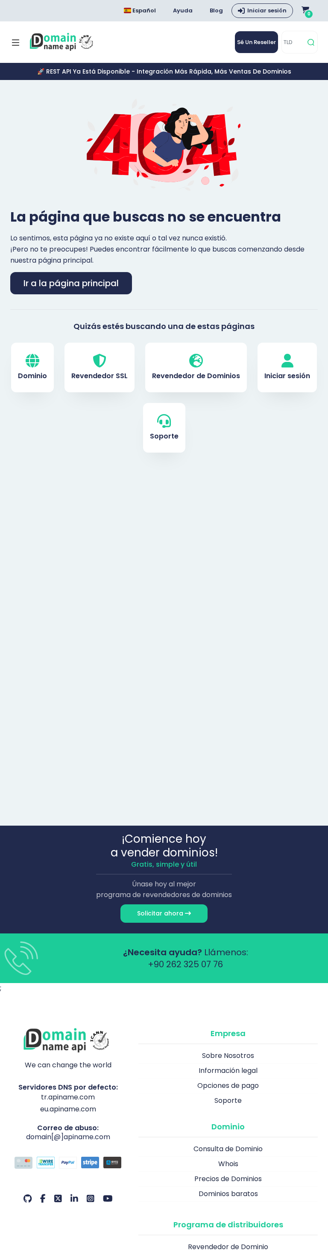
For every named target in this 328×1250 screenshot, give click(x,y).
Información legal (228, 1070)
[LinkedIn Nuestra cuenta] (74, 1199)
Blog (216, 10)
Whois (228, 1164)
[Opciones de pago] (68, 1163)
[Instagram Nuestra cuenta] (90, 1199)
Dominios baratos (228, 1194)
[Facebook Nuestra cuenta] (43, 1199)
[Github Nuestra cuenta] (27, 1199)
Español (143, 10)
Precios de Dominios (228, 1179)
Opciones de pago (228, 1085)
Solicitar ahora (161, 913)
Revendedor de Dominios (196, 376)
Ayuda (183, 10)
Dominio (32, 376)
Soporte (164, 436)
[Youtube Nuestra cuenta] (108, 1199)
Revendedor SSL (99, 376)
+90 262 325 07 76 (185, 964)
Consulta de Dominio (228, 1149)
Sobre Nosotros (228, 1055)
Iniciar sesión (267, 10)
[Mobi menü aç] (15, 42)
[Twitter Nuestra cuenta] (58, 1199)
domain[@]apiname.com (68, 1137)
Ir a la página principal (71, 283)
